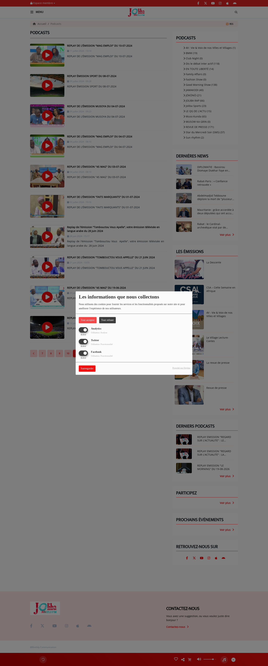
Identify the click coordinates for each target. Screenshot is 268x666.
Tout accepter (88, 320)
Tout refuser (107, 320)
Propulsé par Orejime (181, 368)
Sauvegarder (87, 368)
